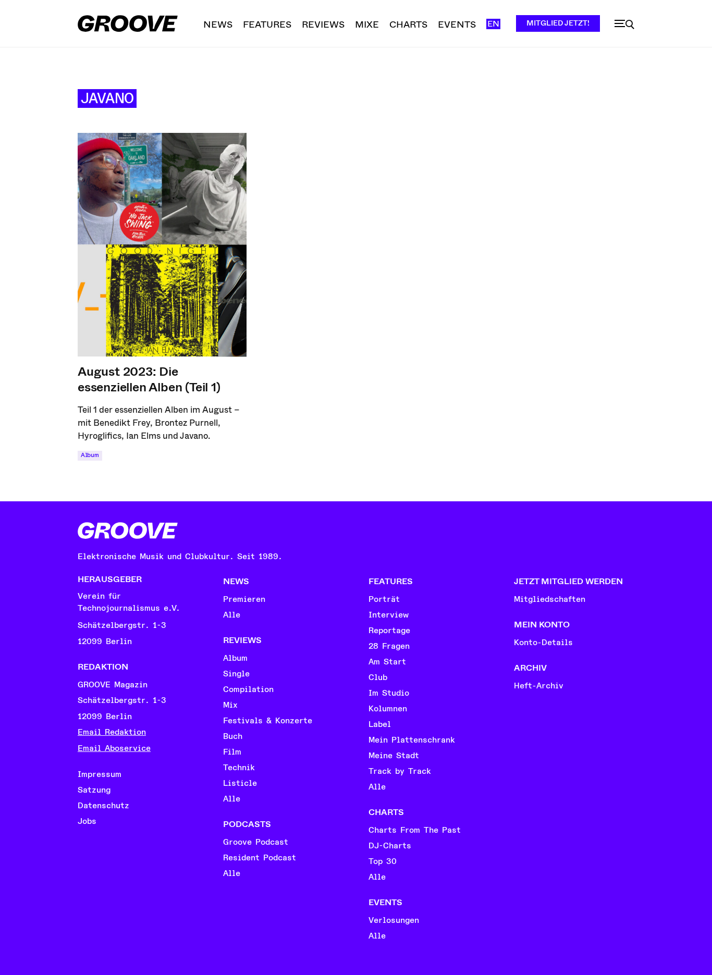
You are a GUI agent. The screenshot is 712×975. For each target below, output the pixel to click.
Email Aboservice (114, 748)
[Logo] (128, 23)
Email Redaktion (112, 732)
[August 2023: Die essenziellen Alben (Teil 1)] (162, 245)
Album (90, 455)
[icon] (624, 24)
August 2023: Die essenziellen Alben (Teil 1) (149, 379)
